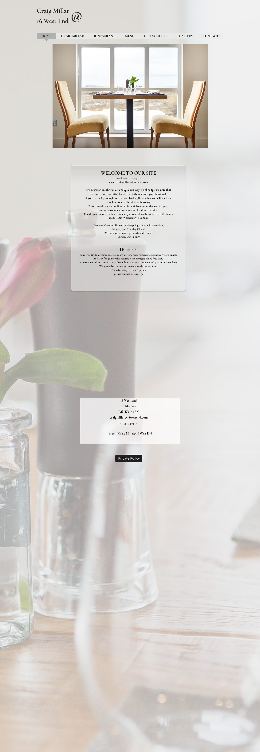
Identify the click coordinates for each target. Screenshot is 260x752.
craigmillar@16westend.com (132, 182)
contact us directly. (132, 273)
